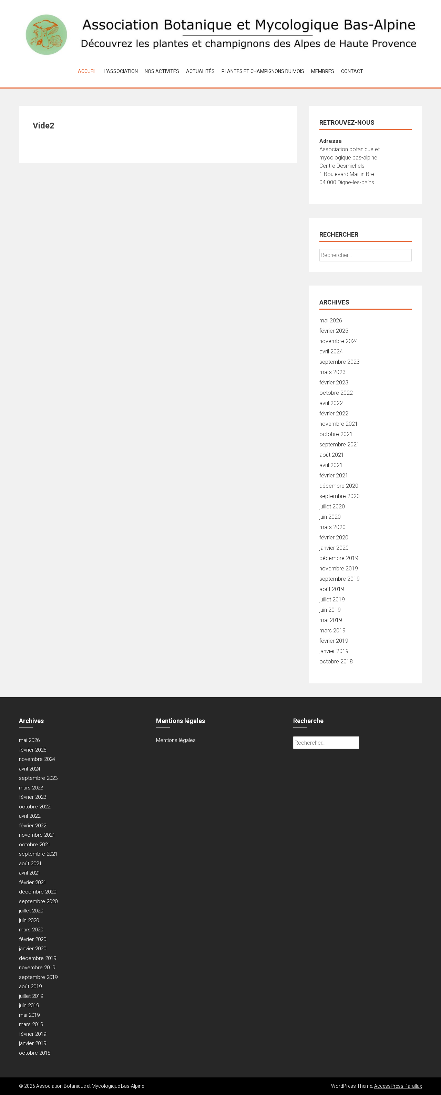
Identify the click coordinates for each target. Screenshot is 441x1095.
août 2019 (331, 589)
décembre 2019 (338, 558)
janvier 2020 (334, 548)
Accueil (87, 71)
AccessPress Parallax (398, 1086)
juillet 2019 (332, 599)
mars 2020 (332, 527)
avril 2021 (331, 465)
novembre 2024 (338, 341)
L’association (121, 71)
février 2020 (333, 537)
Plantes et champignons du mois (263, 71)
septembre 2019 (339, 579)
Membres (322, 71)
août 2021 (331, 455)
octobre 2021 (336, 434)
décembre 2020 (338, 486)
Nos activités (162, 71)
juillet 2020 (332, 506)
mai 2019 (330, 620)
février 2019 (333, 641)
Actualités (200, 71)
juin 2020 (330, 517)
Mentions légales (176, 740)
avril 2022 (331, 403)
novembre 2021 (338, 424)
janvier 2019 (334, 651)
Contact (352, 71)
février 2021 (333, 475)
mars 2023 (332, 372)
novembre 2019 (338, 568)
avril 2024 (331, 351)
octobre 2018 (336, 661)
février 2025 (333, 331)
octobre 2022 (336, 393)
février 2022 (333, 413)
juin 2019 (330, 610)
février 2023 (333, 382)
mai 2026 (330, 320)
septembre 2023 (339, 362)
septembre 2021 (339, 444)
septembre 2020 (339, 496)
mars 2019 (332, 630)
